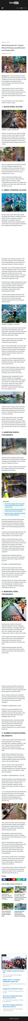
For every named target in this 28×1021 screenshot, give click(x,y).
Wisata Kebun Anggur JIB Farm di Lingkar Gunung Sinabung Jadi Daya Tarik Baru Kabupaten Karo (14, 505)
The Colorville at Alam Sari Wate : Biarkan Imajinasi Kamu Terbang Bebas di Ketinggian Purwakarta (20, 897)
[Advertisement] (14, 26)
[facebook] (4, 879)
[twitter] (9, 879)
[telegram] (23, 879)
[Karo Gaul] (14, 3)
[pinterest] (13, 879)
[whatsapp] (19, 879)
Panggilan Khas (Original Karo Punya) (13, 989)
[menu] (3, 8)
